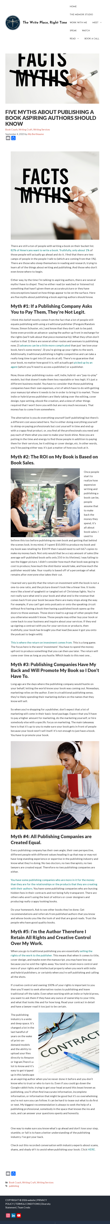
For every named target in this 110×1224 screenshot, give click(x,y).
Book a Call (92, 39)
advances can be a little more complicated (45, 345)
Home (73, 7)
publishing (14, 1186)
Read (73, 39)
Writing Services (41, 129)
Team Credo (24, 1207)
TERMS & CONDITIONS (27, 1203)
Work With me (78, 23)
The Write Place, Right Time (45, 22)
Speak (73, 31)
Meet (95, 23)
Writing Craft (25, 129)
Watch (86, 31)
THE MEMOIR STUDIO (81, 15)
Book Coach (11, 129)
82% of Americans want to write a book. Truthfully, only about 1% (50, 250)
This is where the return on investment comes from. (41, 642)
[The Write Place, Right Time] (12, 22)
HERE (91, 1149)
